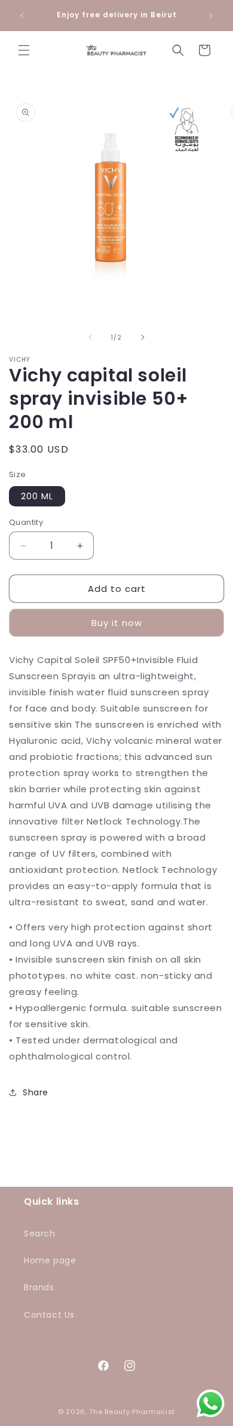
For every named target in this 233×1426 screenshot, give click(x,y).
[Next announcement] (211, 15)
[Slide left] (90, 337)
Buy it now (116, 622)
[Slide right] (143, 337)
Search (40, 1233)
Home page (50, 1260)
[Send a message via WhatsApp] (210, 1403)
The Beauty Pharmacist (132, 1411)
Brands (39, 1287)
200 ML (37, 496)
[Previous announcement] (22, 15)
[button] (24, 50)
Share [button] (35, 1092)
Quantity (26, 522)
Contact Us (49, 1315)
